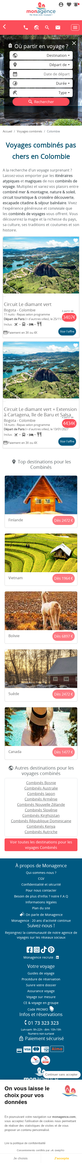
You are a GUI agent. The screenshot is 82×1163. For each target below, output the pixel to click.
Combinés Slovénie (41, 810)
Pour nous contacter (41, 890)
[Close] (74, 43)
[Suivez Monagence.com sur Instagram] (37, 949)
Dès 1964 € (63, 578)
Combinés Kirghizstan (41, 815)
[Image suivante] (75, 267)
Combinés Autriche (41, 831)
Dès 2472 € (63, 520)
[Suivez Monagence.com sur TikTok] (44, 949)
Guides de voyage (41, 973)
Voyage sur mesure (41, 997)
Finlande (15, 519)
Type (63, 92)
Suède (13, 693)
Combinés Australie (41, 788)
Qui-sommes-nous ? (41, 872)
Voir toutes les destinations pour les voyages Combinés (41, 845)
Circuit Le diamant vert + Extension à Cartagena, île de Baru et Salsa (40, 412)
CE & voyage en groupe (41, 1003)
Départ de (58, 64)
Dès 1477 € (63, 752)
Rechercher (41, 101)
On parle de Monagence (41, 914)
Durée (61, 83)
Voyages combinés (29, 131)
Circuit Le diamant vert (27, 304)
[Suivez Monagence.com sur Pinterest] (51, 949)
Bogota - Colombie (20, 310)
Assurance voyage (41, 991)
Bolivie (14, 635)
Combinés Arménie (41, 799)
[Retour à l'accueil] (41, 8)
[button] (75, 5)
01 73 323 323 (41, 1022)
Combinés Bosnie (41, 782)
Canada (14, 751)
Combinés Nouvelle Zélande (41, 804)
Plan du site (41, 908)
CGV (41, 878)
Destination (57, 55)
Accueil (7, 131)
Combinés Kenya (41, 826)
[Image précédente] (6, 267)
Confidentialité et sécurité (41, 884)
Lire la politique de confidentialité (25, 1143)
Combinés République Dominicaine (41, 820)
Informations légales (41, 902)
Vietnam (15, 577)
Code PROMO (41, 1009)
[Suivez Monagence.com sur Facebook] (30, 949)
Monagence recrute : (39, 957)
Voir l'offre (67, 331)
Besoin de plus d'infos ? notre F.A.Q (41, 896)
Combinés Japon (41, 793)
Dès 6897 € (63, 636)
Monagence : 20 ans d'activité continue (41, 920)
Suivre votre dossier (41, 985)
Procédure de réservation (41, 979)
